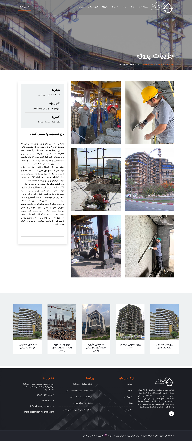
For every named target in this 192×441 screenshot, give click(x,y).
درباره (131, 6)
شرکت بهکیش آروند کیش (82, 384)
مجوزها (105, 6)
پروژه (124, 6)
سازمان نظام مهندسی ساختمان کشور (77, 409)
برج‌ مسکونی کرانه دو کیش (130, 346)
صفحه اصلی (143, 6)
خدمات (115, 6)
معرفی (130, 384)
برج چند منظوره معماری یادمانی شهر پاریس (62, 347)
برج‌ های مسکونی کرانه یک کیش (164, 346)
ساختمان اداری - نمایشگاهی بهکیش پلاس (96, 347)
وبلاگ (81, 6)
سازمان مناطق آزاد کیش (83, 403)
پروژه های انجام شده (148, 64)
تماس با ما (24, 7)
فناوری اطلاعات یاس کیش (93, 436)
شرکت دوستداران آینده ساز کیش (79, 390)
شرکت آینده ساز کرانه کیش (81, 397)
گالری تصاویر (93, 6)
